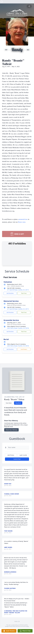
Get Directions (10, 293)
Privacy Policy (12, 626)
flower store (21, 222)
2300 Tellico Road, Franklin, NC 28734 (18, 328)
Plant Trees (24, 293)
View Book (9, 403)
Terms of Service (22, 626)
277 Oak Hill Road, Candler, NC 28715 (18, 290)
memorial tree (23, 219)
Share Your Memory (11, 430)
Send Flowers (24, 349)
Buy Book (18, 403)
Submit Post (17, 459)
